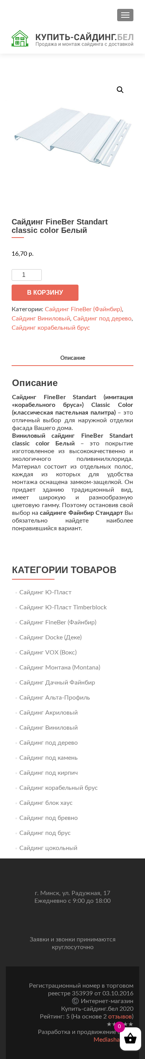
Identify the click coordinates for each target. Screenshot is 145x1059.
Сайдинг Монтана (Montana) (59, 667)
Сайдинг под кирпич (48, 773)
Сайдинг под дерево (102, 318)
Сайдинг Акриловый (48, 713)
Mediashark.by (113, 1040)
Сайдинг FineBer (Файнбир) (83, 309)
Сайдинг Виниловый (41, 318)
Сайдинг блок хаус (46, 803)
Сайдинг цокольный (48, 848)
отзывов (120, 1016)
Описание (72, 358)
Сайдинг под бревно (48, 818)
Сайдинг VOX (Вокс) (48, 652)
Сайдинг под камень (48, 758)
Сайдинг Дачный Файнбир (57, 683)
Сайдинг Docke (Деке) (50, 637)
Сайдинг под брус (45, 833)
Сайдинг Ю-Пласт (45, 592)
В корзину (45, 292)
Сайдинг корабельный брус (51, 328)
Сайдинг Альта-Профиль (54, 698)
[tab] (72, 359)
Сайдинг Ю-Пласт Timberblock (63, 607)
